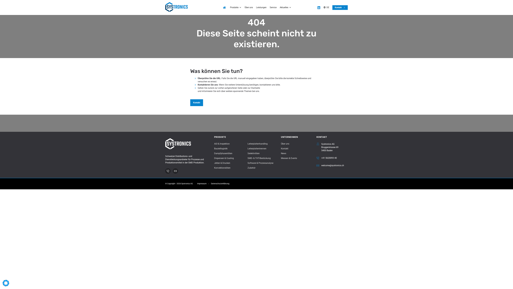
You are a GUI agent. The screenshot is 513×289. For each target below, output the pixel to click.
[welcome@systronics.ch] (317, 165)
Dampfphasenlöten (223, 153)
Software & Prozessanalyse (260, 163)
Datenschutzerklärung (220, 183)
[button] (6, 283)
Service (273, 7)
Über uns (249, 7)
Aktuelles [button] (284, 7)
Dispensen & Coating (224, 158)
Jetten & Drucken (222, 163)
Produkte (234, 7)
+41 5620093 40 (329, 158)
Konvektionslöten (222, 168)
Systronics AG (328, 144)
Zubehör (251, 168)
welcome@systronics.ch (332, 165)
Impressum (202, 183)
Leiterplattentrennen (257, 148)
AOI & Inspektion (222, 143)
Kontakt (284, 148)
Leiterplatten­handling (258, 143)
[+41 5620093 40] (317, 158)
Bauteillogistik (221, 148)
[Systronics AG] (317, 143)
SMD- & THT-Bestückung (259, 158)
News (283, 153)
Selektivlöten (254, 153)
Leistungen (261, 7)
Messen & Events (289, 158)
